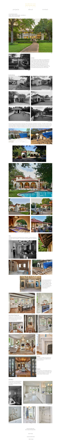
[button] (30, 271)
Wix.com (28, 435)
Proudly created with (24, 435)
